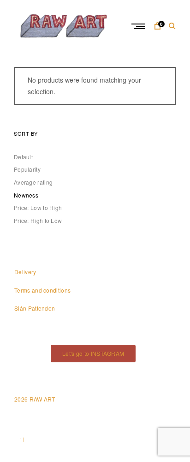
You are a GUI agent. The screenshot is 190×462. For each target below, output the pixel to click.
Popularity (27, 169)
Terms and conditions (42, 290)
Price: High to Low (38, 220)
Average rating (33, 182)
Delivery (25, 272)
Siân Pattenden (34, 308)
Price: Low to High (38, 207)
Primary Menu (139, 26)
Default (23, 157)
